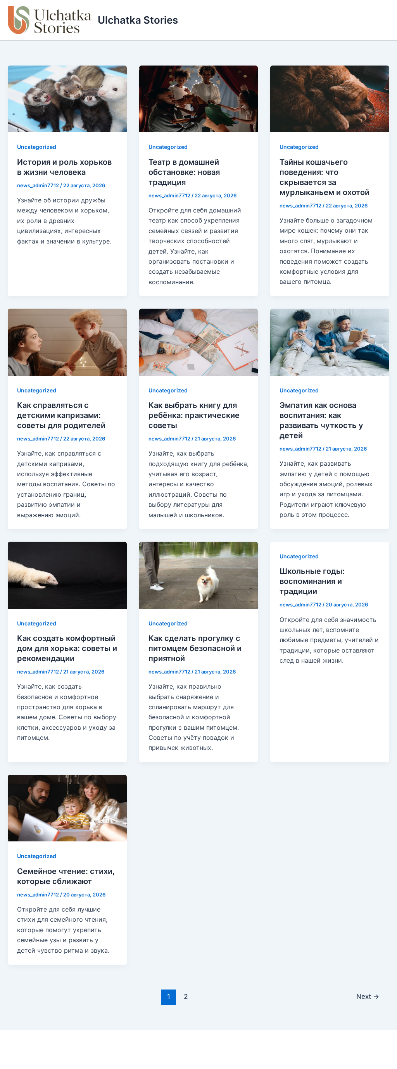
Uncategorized (36, 146)
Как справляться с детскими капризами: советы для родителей (61, 415)
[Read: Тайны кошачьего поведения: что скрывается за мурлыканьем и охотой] (329, 98)
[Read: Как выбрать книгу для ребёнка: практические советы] (198, 341)
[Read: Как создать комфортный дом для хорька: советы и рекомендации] (67, 575)
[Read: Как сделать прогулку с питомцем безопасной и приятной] (198, 575)
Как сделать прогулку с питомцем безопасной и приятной (195, 648)
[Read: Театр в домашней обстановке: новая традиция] (198, 98)
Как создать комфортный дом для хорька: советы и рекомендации (67, 648)
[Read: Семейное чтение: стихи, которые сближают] (67, 807)
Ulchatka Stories (138, 20)
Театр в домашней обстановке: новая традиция (184, 172)
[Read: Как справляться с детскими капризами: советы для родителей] (67, 341)
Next (367, 996)
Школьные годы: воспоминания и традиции (312, 581)
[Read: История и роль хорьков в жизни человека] (67, 98)
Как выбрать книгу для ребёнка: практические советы (194, 415)
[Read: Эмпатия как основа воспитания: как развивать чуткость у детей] (329, 341)
